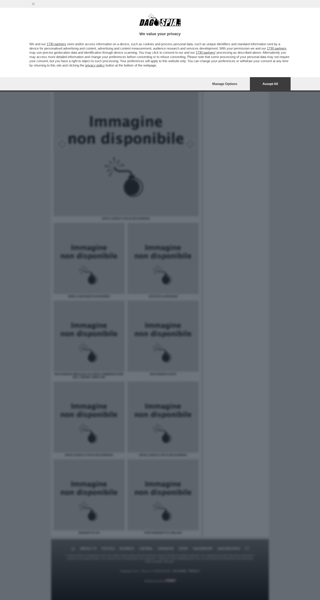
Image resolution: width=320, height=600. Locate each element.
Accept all (270, 84)
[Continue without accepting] (33, 4)
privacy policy (95, 65)
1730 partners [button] (56, 44)
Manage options (224, 84)
